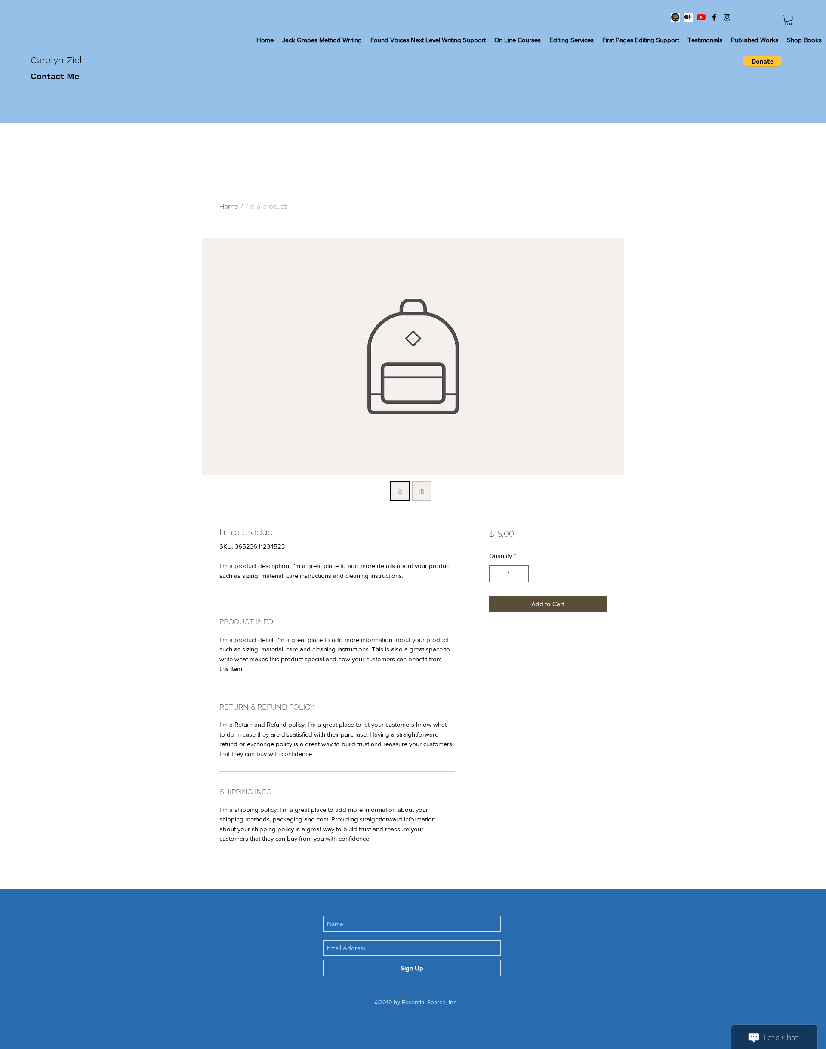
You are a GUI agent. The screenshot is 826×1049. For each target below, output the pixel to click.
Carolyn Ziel (58, 60)
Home (228, 206)
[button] (788, 20)
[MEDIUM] (688, 17)
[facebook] (714, 17)
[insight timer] (675, 17)
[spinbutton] (509, 574)
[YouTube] (701, 17)
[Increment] (521, 574)
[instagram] (727, 17)
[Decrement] (496, 574)
